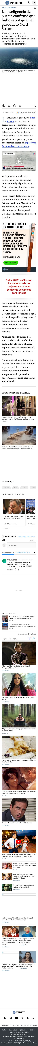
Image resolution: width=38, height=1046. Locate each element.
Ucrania (24, 488)
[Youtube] (16, 1018)
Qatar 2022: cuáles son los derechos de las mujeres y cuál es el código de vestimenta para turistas (19, 286)
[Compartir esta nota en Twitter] (9, 106)
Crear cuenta (31, 537)
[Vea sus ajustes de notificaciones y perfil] (34, 3)
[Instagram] (22, 1018)
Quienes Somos (15, 1025)
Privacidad (33, 1025)
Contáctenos (25, 1025)
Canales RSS (5, 1025)
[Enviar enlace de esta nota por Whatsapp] (14, 106)
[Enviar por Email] (20, 106)
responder (10, 569)
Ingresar (29, 3)
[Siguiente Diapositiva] (34, 511)
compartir (23, 569)
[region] (19, 585)
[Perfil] (19, 1013)
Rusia (15, 488)
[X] (11, 1018)
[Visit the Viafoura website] (31, 634)
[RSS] (27, 1018)
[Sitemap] (33, 1018)
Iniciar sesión (22, 537)
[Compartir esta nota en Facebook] (3, 106)
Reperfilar (6, 488)
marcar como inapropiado (31, 571)
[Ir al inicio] (14, 3)
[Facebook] (5, 1018)
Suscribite (10, 263)
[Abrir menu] (3, 3)
